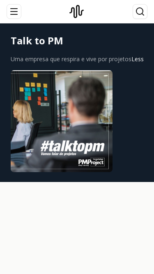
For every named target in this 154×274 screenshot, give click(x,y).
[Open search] (140, 11)
